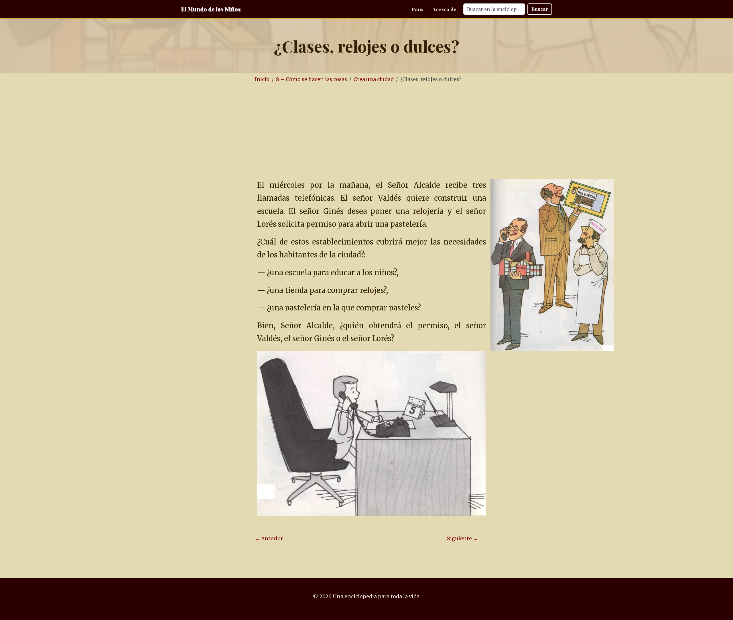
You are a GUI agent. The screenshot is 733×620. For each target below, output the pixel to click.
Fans (417, 9)
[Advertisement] (366, 131)
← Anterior (269, 538)
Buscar (539, 9)
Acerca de (444, 9)
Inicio (262, 79)
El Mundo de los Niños (211, 9)
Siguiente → (462, 538)
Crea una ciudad (374, 79)
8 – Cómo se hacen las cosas (311, 79)
